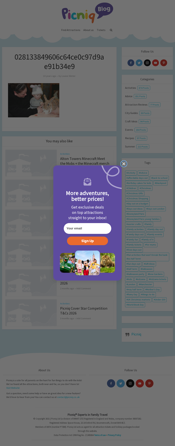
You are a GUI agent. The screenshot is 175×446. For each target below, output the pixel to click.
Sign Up (87, 241)
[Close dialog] (124, 164)
